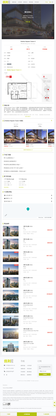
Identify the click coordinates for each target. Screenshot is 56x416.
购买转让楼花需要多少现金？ (12, 164)
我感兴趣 (27, 414)
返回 (9, 414)
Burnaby (33, 43)
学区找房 (37, 2)
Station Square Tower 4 (14, 70)
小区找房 (20, 2)
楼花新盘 (31, 2)
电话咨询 (46, 414)
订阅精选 (45, 374)
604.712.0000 (10, 368)
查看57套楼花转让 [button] (28, 149)
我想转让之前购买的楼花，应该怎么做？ (15, 171)
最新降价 (29, 374)
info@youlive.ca (10, 365)
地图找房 (23, 368)
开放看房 (23, 371)
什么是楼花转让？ (10, 158)
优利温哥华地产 (10, 371)
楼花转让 (25, 2)
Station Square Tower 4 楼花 (14, 120)
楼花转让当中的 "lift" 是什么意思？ (14, 168)
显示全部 (27, 116)
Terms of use (40, 217)
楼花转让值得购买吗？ (11, 161)
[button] (54, 402)
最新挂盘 (14, 2)
